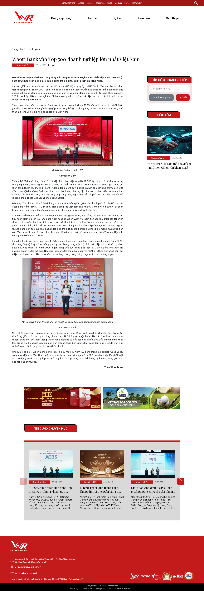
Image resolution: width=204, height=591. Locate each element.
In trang (52, 65)
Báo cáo (144, 18)
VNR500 (81, 3)
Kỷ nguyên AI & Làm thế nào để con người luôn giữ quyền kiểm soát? (169, 165)
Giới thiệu (172, 18)
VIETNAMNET (137, 3)
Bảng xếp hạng (61, 18)
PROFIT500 (100, 3)
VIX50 (109, 3)
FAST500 (90, 3)
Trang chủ (17, 49)
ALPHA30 (118, 3)
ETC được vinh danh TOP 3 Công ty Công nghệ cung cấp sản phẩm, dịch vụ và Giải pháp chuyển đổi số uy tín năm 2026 (153, 489)
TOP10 (126, 3)
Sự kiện (117, 18)
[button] (180, 481)
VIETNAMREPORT (68, 3)
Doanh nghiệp (34, 49)
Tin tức (92, 18)
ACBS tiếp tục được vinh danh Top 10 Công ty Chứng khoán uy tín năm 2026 (50, 489)
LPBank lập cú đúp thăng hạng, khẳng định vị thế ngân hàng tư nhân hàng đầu (99, 489)
